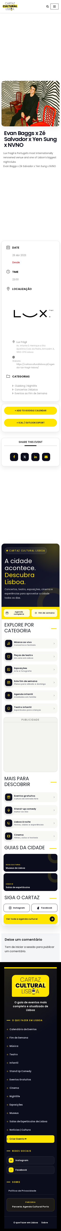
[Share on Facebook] (14, 457)
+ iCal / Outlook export (31, 422)
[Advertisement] (30, 46)
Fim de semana (46, 612)
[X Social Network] (25, 457)
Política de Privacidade (22, 1190)
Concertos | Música (26, 389)
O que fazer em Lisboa (27, 1020)
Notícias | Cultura (20, 1130)
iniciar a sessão (26, 947)
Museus (14, 1113)
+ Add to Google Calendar (30, 410)
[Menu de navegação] (54, 6)
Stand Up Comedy (20, 1071)
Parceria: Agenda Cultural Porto (30, 1206)
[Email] (46, 457)
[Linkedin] (35, 457)
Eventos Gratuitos (20, 1079)
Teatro (13, 1054)
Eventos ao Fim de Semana (31, 393)
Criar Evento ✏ (18, 1139)
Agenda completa (19, 612)
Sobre (16, 1182)
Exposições (16, 1104)
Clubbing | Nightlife (26, 386)
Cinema (14, 1088)
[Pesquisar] (47, 6)
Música (13, 1046)
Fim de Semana (18, 1037)
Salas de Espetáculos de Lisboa (28, 1121)
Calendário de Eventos (23, 1029)
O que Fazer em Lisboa (25, 1222)
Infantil (13, 1062)
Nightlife (14, 1096)
